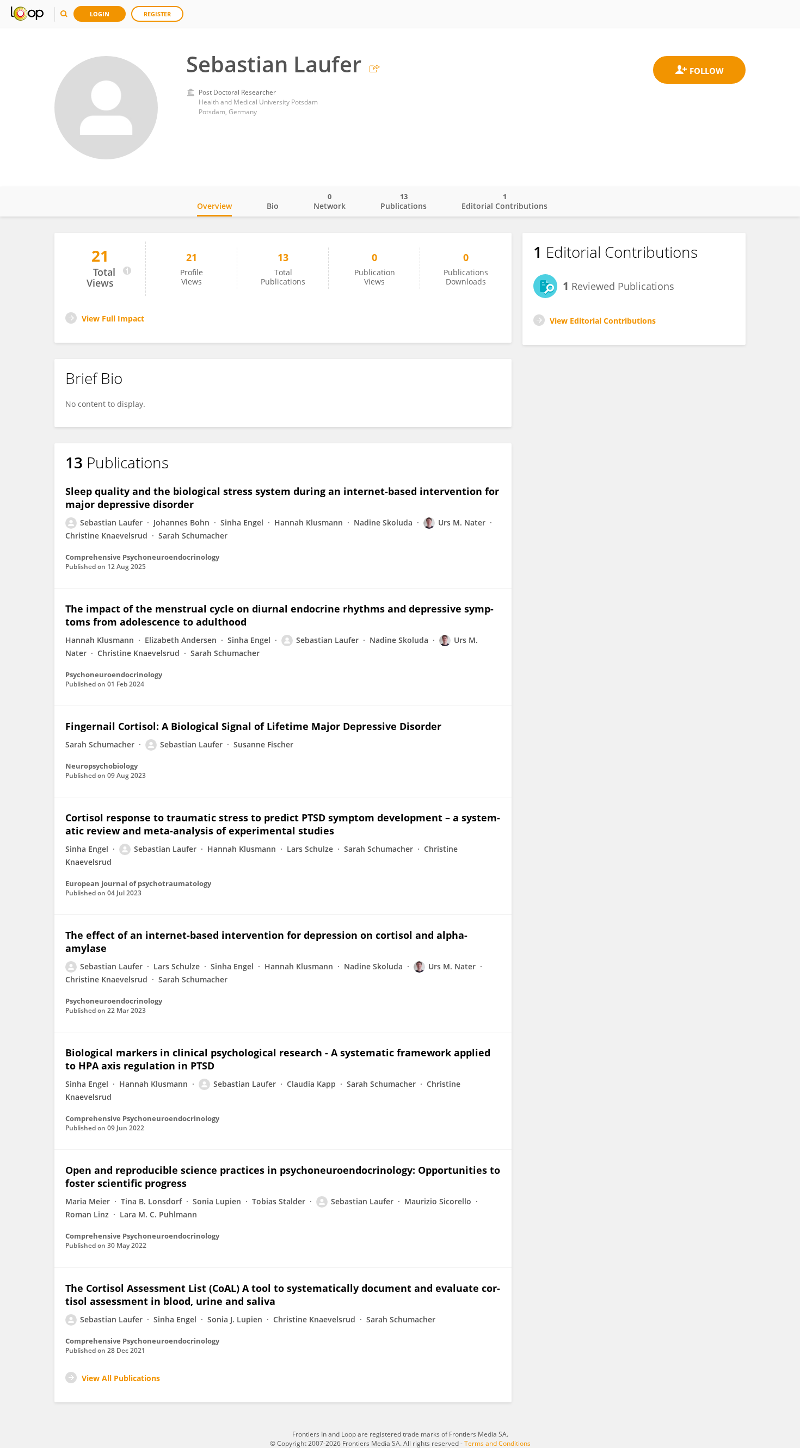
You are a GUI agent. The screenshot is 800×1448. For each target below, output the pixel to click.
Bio (273, 206)
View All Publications (121, 1378)
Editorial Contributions (504, 201)
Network (329, 201)
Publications (403, 201)
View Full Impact (113, 318)
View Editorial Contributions (603, 320)
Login (99, 14)
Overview (214, 206)
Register (157, 14)
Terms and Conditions (497, 1443)
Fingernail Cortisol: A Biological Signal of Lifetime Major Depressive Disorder (253, 726)
